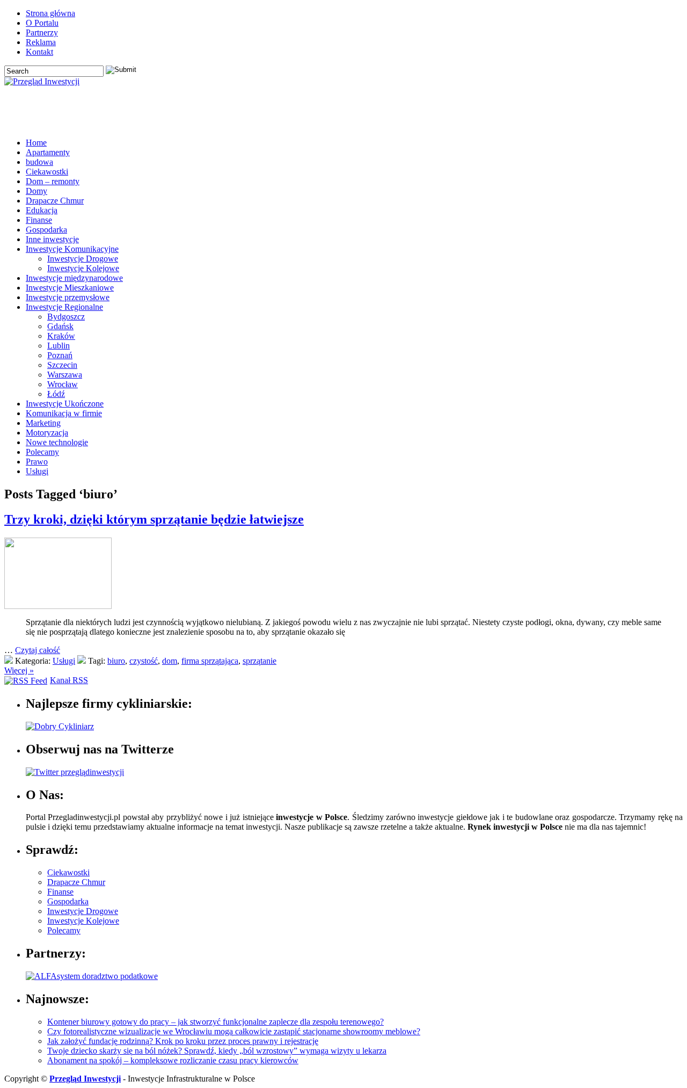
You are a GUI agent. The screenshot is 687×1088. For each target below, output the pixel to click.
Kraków (61, 335)
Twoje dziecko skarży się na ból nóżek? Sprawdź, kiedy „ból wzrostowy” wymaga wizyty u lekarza (216, 1050)
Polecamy (42, 451)
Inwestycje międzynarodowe (74, 277)
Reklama (41, 42)
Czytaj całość (37, 650)
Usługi (37, 471)
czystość (143, 660)
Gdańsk (60, 326)
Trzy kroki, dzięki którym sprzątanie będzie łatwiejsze (154, 519)
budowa (39, 161)
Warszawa (64, 374)
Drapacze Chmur (55, 200)
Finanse (39, 219)
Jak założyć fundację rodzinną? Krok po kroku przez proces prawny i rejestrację (182, 1041)
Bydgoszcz (66, 316)
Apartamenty (48, 152)
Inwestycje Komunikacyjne (72, 248)
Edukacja (41, 210)
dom (169, 660)
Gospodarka (46, 229)
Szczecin (62, 364)
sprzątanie (259, 660)
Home (36, 142)
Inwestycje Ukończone (65, 403)
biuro (116, 660)
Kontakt (39, 51)
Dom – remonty (52, 181)
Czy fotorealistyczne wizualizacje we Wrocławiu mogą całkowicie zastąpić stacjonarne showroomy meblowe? (233, 1031)
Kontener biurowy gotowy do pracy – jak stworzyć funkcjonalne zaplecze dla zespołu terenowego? (215, 1021)
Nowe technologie (57, 442)
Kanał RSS (69, 680)
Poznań (59, 355)
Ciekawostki (47, 171)
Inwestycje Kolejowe (83, 268)
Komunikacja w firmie (64, 413)
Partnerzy (42, 32)
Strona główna (50, 13)
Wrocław (62, 384)
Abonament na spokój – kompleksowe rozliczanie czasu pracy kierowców (172, 1060)
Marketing (43, 422)
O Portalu (42, 22)
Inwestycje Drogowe (82, 258)
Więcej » (19, 670)
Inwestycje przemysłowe (67, 297)
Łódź (56, 393)
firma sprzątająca (209, 660)
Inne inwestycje (52, 239)
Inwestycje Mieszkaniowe (70, 287)
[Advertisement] (557, 113)
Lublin (58, 345)
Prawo (37, 461)
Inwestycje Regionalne (64, 306)
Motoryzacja (47, 432)
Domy (36, 190)
